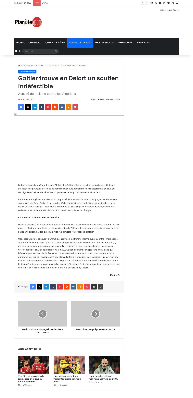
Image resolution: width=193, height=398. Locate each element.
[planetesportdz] (28, 22)
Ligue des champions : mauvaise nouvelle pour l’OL (103, 377)
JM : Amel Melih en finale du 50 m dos (59, 3)
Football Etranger (80, 42)
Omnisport (35, 42)
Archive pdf (143, 42)
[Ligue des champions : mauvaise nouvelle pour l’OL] (104, 364)
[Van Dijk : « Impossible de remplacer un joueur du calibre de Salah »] (33, 364)
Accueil (20, 42)
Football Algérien (55, 42)
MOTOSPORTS (125, 42)
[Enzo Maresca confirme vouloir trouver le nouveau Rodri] (69, 364)
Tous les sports (104, 42)
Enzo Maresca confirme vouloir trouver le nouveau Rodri (67, 379)
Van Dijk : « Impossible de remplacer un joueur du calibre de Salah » (31, 379)
